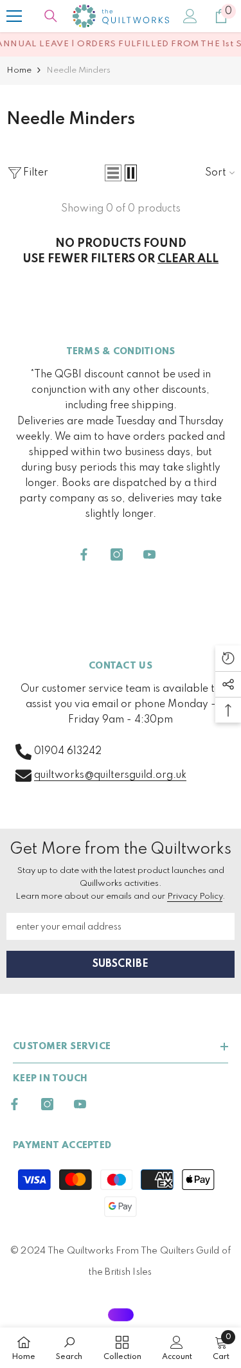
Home (18, 70)
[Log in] (190, 16)
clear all (188, 259)
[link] (69, 1347)
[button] (113, 173)
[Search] (50, 16)
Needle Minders (78, 70)
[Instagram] (117, 554)
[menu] (14, 16)
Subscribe (120, 964)
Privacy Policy (194, 896)
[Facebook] (84, 554)
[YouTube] (149, 554)
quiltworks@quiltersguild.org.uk (110, 775)
